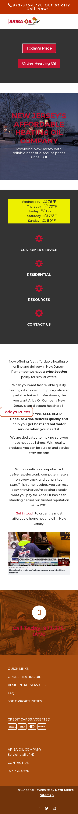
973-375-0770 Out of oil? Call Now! (41, 7)
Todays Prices (16, 412)
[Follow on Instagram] (54, 808)
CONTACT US (39, 324)
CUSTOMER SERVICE (39, 250)
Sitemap (47, 795)
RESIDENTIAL (39, 275)
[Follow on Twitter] (47, 808)
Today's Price (39, 48)
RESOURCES (39, 300)
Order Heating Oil (39, 63)
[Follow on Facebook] (39, 808)
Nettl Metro (64, 790)
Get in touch (25, 513)
